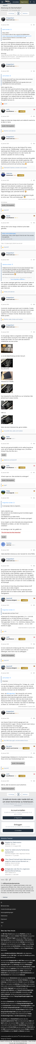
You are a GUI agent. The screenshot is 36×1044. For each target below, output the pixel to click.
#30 (34, 443)
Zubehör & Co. (12, 872)
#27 (34, 259)
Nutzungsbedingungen (7, 912)
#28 (34, 304)
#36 (34, 644)
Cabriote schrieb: (6, 264)
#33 (34, 550)
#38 (34, 718)
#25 (34, 180)
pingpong (7, 863)
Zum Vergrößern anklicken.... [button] (18, 279)
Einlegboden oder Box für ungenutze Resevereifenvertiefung (17, 870)
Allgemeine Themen (24, 853)
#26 (34, 223)
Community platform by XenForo (17, 1036)
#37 (34, 673)
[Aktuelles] (30, 2)
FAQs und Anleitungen (9, 233)
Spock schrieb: (6, 29)
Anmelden (19, 830)
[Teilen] (31, 25)
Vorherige (11, 13)
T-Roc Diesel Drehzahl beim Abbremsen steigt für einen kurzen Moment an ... (18, 860)
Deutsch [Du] (5, 906)
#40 (34, 781)
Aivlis (6, 872)
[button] (18, 902)
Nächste (25, 13)
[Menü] (2, 2)
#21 (34, 25)
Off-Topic (13, 844)
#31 (34, 472)
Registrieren (19, 818)
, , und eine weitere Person (16, 740)
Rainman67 (5, 10)
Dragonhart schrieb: (7, 502)
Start (2, 922)
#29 (34, 332)
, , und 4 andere (13, 431)
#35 (34, 605)
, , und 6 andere (13, 319)
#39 (34, 753)
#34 (34, 566)
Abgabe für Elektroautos (13, 842)
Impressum (4, 919)
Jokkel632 (7, 844)
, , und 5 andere (15, 167)
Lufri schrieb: (5, 76)
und (9, 131)
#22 (34, 71)
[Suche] (34, 2)
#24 (34, 143)
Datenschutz (4, 916)
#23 (34, 116)
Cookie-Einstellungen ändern (8, 909)
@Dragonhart (11, 693)
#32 (34, 498)
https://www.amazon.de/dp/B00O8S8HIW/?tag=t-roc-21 (16, 36)
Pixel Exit (9, 1038)
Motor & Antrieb (15, 863)
